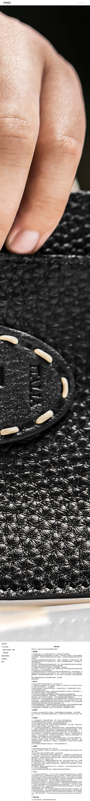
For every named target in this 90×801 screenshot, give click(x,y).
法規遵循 (4, 659)
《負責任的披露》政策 (8, 650)
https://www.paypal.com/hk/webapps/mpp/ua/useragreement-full (57, 793)
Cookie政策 (4, 647)
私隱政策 (4, 644)
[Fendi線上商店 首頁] (7, 3)
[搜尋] (83, 3)
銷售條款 (5, 653)
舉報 (2, 662)
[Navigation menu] (85, 3)
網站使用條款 (5, 656)
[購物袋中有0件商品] (78, 2)
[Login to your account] (81, 2)
